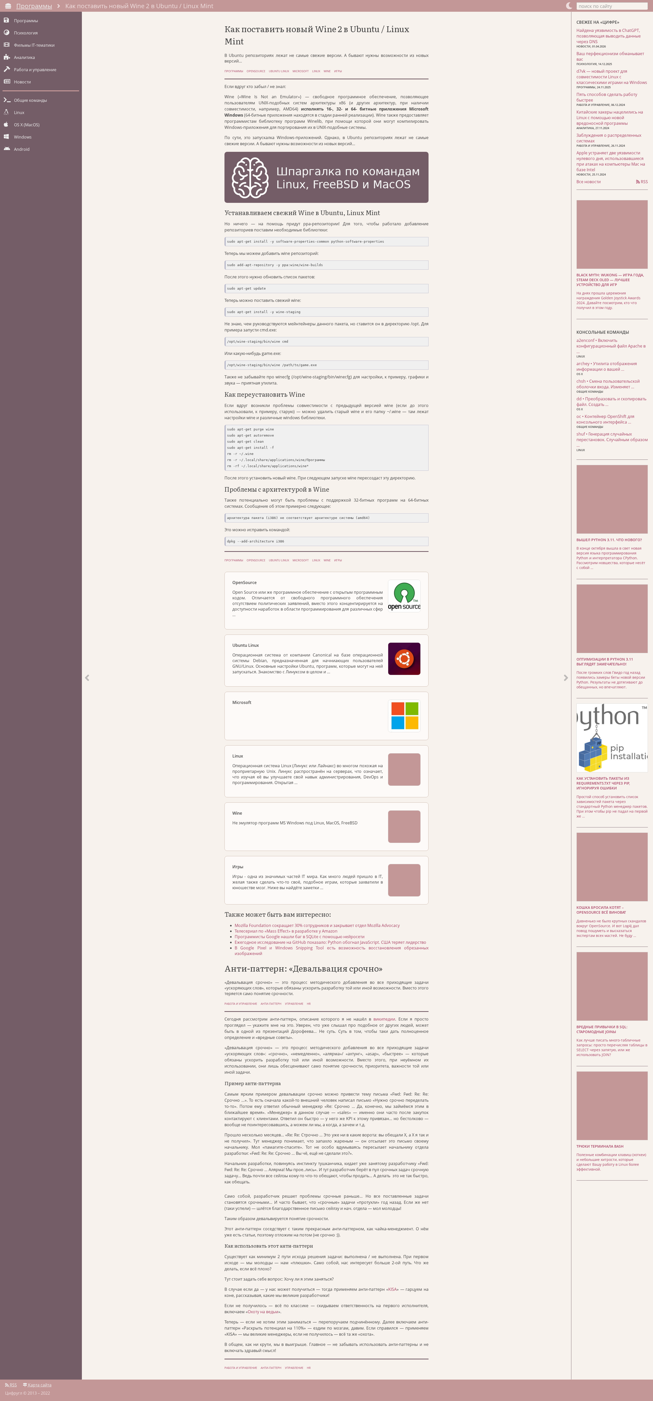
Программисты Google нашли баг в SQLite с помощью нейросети (300, 936)
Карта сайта (39, 1385)
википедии (384, 1019)
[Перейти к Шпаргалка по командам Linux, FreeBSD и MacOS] (326, 178)
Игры (338, 71)
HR (309, 1004)
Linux (316, 71)
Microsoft (301, 71)
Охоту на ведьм (263, 1312)
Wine (327, 71)
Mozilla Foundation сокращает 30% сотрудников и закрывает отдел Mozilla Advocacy (317, 925)
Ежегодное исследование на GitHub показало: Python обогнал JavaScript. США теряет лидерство (330, 942)
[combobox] (612, 5)
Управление (294, 1004)
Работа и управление (240, 1004)
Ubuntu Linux (279, 71)
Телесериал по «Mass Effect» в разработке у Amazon (286, 931)
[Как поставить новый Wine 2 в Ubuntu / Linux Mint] (566, 695)
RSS (644, 181)
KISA (392, 1289)
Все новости (588, 181)
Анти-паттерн (271, 1004)
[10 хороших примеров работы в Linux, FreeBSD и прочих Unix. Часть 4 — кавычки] (87, 695)
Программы (34, 6)
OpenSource (256, 71)
